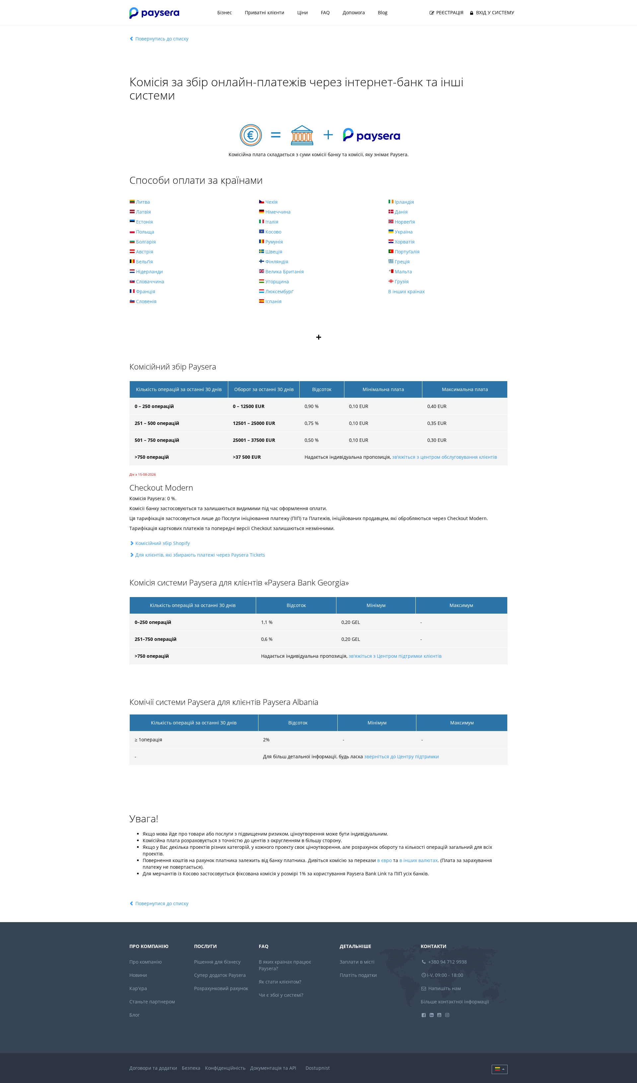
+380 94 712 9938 (447, 962)
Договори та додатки (153, 1068)
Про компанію (145, 962)
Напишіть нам (444, 988)
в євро (384, 860)
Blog (383, 12)
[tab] (318, 543)
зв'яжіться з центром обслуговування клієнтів (444, 457)
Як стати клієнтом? (280, 982)
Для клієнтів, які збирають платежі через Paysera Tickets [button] (200, 555)
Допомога (354, 12)
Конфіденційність (225, 1068)
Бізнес (224, 12)
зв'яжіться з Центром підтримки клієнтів (395, 656)
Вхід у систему (494, 12)
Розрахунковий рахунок (221, 988)
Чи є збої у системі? (281, 995)
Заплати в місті (357, 962)
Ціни (302, 12)
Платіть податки (358, 975)
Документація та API (273, 1068)
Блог (134, 1015)
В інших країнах (406, 291)
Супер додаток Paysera (220, 975)
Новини (138, 975)
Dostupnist (318, 1068)
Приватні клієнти (264, 12)
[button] (500, 1069)
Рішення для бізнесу (217, 962)
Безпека (191, 1068)
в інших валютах (418, 860)
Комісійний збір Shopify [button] (162, 543)
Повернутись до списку (161, 38)
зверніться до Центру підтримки (401, 756)
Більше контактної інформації (455, 1001)
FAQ (325, 12)
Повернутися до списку (161, 903)
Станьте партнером (152, 1001)
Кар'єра (138, 988)
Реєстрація (449, 12)
